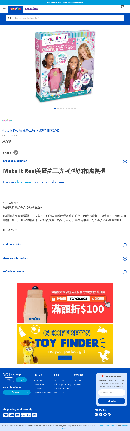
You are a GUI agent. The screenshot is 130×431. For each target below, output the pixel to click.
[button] (121, 2)
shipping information (15, 257)
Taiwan (16, 392)
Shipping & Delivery (62, 384)
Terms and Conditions (108, 426)
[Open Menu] (4, 9)
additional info (12, 244)
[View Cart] (122, 6)
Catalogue (38, 388)
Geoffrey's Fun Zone (42, 393)
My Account (59, 393)
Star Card (78, 380)
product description (15, 160)
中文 (9, 380)
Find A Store (39, 384)
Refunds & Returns (62, 388)
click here (23, 182)
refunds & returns (13, 271)
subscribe (111, 401)
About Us (38, 380)
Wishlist (77, 384)
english (21, 380)
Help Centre (59, 380)
